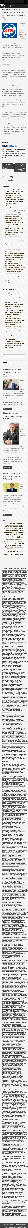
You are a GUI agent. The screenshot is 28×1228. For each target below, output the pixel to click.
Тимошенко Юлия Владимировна (14, 1097)
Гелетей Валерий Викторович (13, 678)
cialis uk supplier (10, 310)
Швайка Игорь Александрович (11, 1175)
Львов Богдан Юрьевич (17, 897)
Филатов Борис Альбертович (15, 1133)
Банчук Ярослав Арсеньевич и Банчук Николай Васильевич (14, 603)
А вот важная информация (10, 568)
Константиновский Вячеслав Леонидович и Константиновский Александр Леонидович (12, 827)
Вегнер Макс (15, 653)
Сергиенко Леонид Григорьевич (12, 1060)
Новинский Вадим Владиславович (11, 955)
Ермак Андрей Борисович (13, 748)
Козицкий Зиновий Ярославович (12, 818)
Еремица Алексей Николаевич (11, 747)
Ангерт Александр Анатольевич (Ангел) (14, 578)
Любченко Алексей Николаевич (11, 898)
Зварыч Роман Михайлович (13, 764)
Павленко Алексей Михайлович (14, 975)
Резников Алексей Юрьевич (10, 1028)
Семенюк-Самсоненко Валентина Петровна (12, 1055)
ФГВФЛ (17, 545)
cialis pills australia (10, 293)
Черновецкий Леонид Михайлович (13, 1165)
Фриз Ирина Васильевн (17, 1137)
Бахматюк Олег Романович (10, 606)
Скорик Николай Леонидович (14, 1060)
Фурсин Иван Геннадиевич (19, 1141)
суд (14, 554)
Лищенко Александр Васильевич (12, 886)
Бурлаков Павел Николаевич (17, 641)
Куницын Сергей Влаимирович (12, 860)
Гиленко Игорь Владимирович (11, 685)
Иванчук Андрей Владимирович (12, 776)
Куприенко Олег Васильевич (11, 862)
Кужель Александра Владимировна (13, 852)
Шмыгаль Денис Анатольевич (11, 1191)
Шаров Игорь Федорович (9, 1173)
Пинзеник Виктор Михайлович (12, 995)
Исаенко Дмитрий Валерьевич (13, 786)
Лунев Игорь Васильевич (20, 891)
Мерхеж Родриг (14, 924)
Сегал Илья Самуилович (19, 1051)
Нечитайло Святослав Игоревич (12, 949)
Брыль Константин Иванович (13, 638)
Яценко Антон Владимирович (11, 1215)
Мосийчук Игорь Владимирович (10, 930)
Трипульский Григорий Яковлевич (13, 1110)
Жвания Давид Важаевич (10, 754)
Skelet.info (17, 1226)
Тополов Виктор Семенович (18, 1104)
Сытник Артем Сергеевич (19, 1087)
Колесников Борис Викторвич (11, 821)
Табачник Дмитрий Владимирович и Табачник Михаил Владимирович (14, 1090)
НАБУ (18, 534)
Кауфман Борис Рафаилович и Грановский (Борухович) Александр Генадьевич (14, 797)
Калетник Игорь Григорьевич (11, 790)
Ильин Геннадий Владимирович (10, 783)
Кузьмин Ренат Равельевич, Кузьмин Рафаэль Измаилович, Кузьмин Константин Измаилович (13, 855)
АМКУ (6, 523)
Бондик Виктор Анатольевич (13, 634)
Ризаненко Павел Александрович (14, 1028)
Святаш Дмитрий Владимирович (12, 1050)
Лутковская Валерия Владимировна (13, 893)
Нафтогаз (9, 536)
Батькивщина (21, 149)
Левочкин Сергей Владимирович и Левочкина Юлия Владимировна (15, 877)
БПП (3, 151)
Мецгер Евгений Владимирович (13, 924)
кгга (21, 549)
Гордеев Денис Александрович (11, 699)
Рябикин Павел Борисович (16, 1037)
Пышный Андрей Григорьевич (18, 1019)
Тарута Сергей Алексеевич (10, 1092)
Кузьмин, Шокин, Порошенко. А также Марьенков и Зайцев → (21, 167)
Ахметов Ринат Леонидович (11, 593)
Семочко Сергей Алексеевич (19, 1057)
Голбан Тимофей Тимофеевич (11, 692)
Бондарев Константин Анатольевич (13, 633)
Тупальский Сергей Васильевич (12, 1116)
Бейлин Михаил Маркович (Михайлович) (13, 612)
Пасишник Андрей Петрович (11, 985)
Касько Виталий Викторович (14, 795)
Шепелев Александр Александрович (12, 1182)
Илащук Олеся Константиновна (12, 780)
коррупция (12, 551)
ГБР (16, 528)
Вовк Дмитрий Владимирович (14, 660)
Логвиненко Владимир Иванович (12, 887)
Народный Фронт (18, 155)
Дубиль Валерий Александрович (12, 739)
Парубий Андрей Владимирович (15, 981)
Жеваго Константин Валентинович (11, 757)
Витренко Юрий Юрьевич (16, 660)
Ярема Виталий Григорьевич (13, 1208)
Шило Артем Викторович (18, 1184)
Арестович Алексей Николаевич (14, 584)
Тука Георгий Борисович (18, 1115)
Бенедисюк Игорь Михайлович (18, 617)
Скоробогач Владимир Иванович (12, 1062)
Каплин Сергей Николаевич (18, 793)
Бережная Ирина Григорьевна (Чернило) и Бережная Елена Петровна (15, 618)
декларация (10, 549)
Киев (22, 532)
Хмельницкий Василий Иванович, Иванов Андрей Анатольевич (13, 1146)
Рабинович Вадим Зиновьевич (11, 1022)
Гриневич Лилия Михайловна (18, 704)
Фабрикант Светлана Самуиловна (12, 1130)
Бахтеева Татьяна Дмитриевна (13, 607)
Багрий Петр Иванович (9, 598)
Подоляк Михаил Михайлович (17, 1002)
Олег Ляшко (5, 157)
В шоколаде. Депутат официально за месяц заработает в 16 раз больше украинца (15, 330)
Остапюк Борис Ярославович (18, 968)
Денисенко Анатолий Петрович (12, 721)
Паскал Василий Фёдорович (13, 985)
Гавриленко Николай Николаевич (12, 669)
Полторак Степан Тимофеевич (11, 1003)
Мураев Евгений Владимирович (11, 933)
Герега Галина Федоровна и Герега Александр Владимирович (13, 683)
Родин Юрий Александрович (15, 1030)
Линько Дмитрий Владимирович (11, 881)
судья (17, 554)
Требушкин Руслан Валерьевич (17, 1107)
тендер (22, 554)
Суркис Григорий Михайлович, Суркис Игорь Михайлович (15, 1084)
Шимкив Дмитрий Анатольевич (12, 1185)
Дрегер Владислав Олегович (18, 737)
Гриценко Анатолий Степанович (14, 706)
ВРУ (18, 151)
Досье (17, 530)
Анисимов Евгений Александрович (13, 582)
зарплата (17, 548)
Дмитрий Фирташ (9, 530)
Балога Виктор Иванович (18, 601)
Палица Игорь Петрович (19, 979)
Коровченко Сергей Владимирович (11, 830)
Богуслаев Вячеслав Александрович (12, 629)
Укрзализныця (10, 545)
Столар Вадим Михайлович (18, 1081)
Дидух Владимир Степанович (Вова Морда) (11, 731)
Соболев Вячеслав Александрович (11, 1068)
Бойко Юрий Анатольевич (10, 633)
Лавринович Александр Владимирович (13, 871)
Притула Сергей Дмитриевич (11, 1011)
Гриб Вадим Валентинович (10, 701)
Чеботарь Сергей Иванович (10, 1162)
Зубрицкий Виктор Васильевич (13, 772)
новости (8, 554)
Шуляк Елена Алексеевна (16, 1196)
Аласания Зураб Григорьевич (11, 575)
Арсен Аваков (13, 523)
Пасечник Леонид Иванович (17, 983)
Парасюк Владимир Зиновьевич (12, 981)
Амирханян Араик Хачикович (11, 578)
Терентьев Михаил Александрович (13, 1095)
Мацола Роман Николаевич (10, 914)
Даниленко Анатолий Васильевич (13, 715)
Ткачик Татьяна (15, 1100)
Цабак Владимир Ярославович (11, 1156)
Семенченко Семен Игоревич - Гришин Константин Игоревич (14, 1054)
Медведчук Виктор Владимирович (14, 915)
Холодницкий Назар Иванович (11, 1148)
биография (9, 547)
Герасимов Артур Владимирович (11, 680)
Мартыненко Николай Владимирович (13, 910)
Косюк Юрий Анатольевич (18, 837)
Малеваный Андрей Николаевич (12, 907)
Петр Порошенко (14, 537)
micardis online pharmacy (12, 318)
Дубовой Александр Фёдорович (11, 740)
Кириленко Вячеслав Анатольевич (12, 801)
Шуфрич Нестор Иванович (10, 1197)
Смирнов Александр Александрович (12, 1065)
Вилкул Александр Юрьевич (13, 656)
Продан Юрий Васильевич (18, 1014)
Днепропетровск (20, 153)
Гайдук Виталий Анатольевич (13, 671)
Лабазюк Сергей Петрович (10, 869)
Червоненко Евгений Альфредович (13, 1164)
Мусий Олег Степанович (19, 934)
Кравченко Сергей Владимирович (12, 839)
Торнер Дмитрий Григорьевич (11, 1106)
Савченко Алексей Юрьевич (10, 1040)
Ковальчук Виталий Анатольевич (12, 815)
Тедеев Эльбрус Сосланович (16, 1094)
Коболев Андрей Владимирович (11, 812)
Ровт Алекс (19, 1029)
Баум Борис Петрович (16, 605)
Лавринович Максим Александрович (14, 872)
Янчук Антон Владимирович (11, 1207)
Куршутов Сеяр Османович (17, 864)
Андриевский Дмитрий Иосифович (13, 580)
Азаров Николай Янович (19, 574)
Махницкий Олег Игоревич (19, 913)
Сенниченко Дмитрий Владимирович (14, 1059)
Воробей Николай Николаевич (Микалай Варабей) (12, 664)
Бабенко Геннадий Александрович (13, 597)
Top (24, 1224)
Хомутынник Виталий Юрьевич (12, 1150)
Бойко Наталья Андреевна (17, 631)
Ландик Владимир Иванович (11, 876)
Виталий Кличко (17, 526)
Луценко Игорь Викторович (10, 894)
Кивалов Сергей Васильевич (19, 799)
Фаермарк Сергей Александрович (12, 1132)
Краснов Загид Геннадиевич (13, 841)
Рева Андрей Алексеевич (18, 1026)
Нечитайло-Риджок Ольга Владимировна (15, 951)
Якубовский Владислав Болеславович (14, 1206)
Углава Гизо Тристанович (10, 1122)
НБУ (22, 534)
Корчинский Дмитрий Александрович (12, 833)
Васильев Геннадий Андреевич (13, 651)
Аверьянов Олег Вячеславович (11, 572)
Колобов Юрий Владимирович (14, 821)
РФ (11, 541)
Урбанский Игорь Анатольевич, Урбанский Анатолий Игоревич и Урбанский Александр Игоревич (13, 1125)
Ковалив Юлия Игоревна (16, 814)
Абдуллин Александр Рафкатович (14, 569)
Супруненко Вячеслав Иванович (13, 1083)
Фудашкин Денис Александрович (12, 1138)
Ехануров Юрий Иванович (18, 751)
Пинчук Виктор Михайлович (14, 996)
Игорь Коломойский (14, 531)
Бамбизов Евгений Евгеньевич (11, 602)
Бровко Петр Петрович (17, 637)
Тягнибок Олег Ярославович (10, 1119)
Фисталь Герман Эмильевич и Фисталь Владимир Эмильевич (14, 1136)
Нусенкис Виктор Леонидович (12, 957)
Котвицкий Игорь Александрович (12, 838)
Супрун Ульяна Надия (9, 1083)
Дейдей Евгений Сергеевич (10, 718)
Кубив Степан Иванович (17, 851)
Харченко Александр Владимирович (13, 1144)
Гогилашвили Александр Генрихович (13, 690)
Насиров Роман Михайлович (11, 942)
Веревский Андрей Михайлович (12, 654)
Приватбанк (19, 539)
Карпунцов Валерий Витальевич (12, 794)
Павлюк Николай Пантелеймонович (11, 977)
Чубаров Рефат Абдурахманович (11, 1169)
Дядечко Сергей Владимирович (18, 743)
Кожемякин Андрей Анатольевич (12, 817)
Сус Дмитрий (6, 1087)
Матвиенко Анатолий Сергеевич (13, 911)
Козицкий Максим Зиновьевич (11, 819)
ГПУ (19, 528)
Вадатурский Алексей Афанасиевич (13, 649)
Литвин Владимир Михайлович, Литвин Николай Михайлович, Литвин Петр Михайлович (14, 884)
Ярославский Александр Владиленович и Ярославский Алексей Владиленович (14, 1212)
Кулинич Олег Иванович (18, 859)
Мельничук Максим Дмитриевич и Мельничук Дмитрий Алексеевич (13, 923)
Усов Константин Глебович (17, 1127)
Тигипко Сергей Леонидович (11, 1096)
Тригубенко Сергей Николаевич (11, 1108)
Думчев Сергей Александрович (14, 741)
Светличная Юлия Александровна (12, 1047)
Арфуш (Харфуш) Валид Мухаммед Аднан (13, 589)
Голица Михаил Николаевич (13, 692)
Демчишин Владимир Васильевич (11, 719)
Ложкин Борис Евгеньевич (10, 889)
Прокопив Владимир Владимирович (13, 1015)
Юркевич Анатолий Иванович (11, 1200)
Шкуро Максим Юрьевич (17, 1189)
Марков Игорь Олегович (9, 909)
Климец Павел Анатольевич (16, 807)
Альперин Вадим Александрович (17, 576)
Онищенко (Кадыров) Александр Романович (12, 965)
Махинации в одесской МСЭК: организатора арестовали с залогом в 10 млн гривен (14, 271)
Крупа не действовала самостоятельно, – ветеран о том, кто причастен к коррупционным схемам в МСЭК (15, 247)
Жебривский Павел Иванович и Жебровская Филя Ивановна (14, 756)
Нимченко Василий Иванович (11, 953)
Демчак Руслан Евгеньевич (13, 718)
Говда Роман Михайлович (18, 689)
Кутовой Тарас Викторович (10, 866)
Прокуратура (7, 541)
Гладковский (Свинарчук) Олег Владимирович (11, 687)
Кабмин (17, 532)
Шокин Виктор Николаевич (14, 1191)
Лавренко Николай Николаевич (13, 869)
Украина (19, 543)
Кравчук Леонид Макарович (11, 841)
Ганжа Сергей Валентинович (18, 676)
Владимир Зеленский (9, 528)
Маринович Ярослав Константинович (13, 908)
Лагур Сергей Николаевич (17, 874)
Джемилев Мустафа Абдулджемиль (12, 727)
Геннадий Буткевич (8, 153)
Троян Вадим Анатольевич (10, 1111)
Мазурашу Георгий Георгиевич (11, 904)
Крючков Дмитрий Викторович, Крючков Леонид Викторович (14, 850)
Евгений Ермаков (7, 155)
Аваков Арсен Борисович (20, 571)
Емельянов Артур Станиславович (12, 746)
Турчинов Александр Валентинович (13, 1118)
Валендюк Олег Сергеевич (10, 650)
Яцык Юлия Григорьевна (20, 1215)
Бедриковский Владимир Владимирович (14, 609)
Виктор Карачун (10, 151)
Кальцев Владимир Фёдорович (14, 791)
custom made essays (10, 334)
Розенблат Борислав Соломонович (12, 1031)
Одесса (14, 537)
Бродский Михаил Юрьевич (10, 638)
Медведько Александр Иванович (13, 916)
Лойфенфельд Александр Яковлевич (14, 889)
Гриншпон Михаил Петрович (11, 705)
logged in (10, 180)
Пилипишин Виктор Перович (19, 994)
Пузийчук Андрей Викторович (12, 1017)
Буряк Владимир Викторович (11, 642)
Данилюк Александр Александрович (13, 716)
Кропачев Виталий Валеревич (18, 845)
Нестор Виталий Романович (17, 948)
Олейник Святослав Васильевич (12, 960)
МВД (14, 534)
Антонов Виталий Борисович (11, 583)
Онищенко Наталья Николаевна (12, 966)
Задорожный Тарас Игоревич (11, 764)
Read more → (7, 408)
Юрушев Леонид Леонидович (14, 1201)
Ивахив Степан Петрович (19, 779)
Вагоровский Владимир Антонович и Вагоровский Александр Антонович (13, 647)
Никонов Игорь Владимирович (11, 952)
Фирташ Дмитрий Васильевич (11, 1134)
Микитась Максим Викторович (13, 926)
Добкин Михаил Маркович (12, 733)
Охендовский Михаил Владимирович (14, 971)
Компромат (8, 534)
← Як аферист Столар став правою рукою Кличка (7, 166)
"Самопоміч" (8, 149)
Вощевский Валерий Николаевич (12, 666)
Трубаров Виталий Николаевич (13, 1111)
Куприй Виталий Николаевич (13, 862)
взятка (15, 547)
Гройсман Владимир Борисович (12, 707)
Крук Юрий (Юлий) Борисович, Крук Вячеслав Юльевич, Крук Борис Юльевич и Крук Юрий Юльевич (14, 847)
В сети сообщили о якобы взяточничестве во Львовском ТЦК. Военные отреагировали (14, 222)
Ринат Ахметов (18, 541)
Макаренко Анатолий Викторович (12, 905)
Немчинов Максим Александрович (12, 946)
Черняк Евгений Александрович (11, 1168)
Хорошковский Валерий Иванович (12, 1151)
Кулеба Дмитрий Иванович (12, 857)
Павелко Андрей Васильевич (11, 974)
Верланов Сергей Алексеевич (10, 656)
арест (20, 545)
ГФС (22, 528)
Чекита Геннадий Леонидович (13, 1163)
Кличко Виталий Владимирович (12, 809)
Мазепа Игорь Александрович (11, 902)
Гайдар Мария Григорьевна (10, 671)
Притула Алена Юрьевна (19, 1010)
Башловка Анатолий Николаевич (12, 608)
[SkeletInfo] (14, 6)
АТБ (15, 149)
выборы (20, 547)
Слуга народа (11, 543)
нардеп (21, 551)
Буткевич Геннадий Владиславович (14, 642)
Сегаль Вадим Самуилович (10, 1052)
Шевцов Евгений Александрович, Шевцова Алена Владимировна (12, 1177)
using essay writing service (12, 341)
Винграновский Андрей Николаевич (13, 657)
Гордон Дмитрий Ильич (20, 700)
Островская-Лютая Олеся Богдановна (13, 970)
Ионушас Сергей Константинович (12, 785)
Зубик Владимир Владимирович (11, 771)
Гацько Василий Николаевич (11, 677)
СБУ (5, 543)
